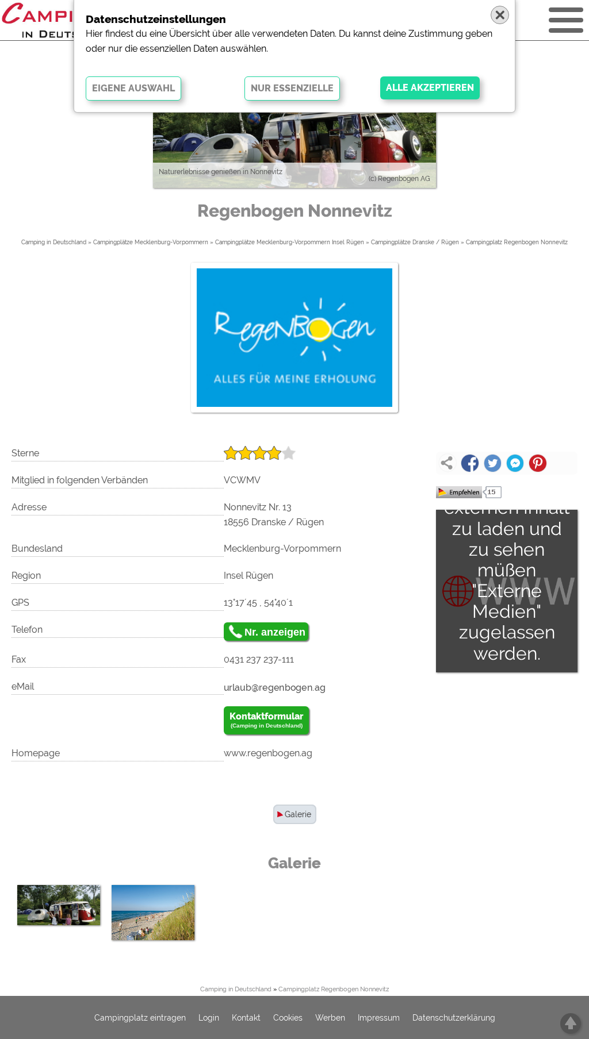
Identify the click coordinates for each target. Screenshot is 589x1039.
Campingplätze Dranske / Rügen (415, 242)
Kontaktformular (266, 720)
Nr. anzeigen (274, 632)
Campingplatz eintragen (140, 1017)
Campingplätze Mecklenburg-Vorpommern (150, 242)
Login (208, 1017)
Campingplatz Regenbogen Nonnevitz (517, 242)
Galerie (298, 814)
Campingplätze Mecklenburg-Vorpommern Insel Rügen (289, 242)
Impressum (379, 1017)
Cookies (288, 1017)
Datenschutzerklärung (453, 1017)
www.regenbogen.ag (268, 753)
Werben (330, 1017)
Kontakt (246, 1017)
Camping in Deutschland (53, 242)
